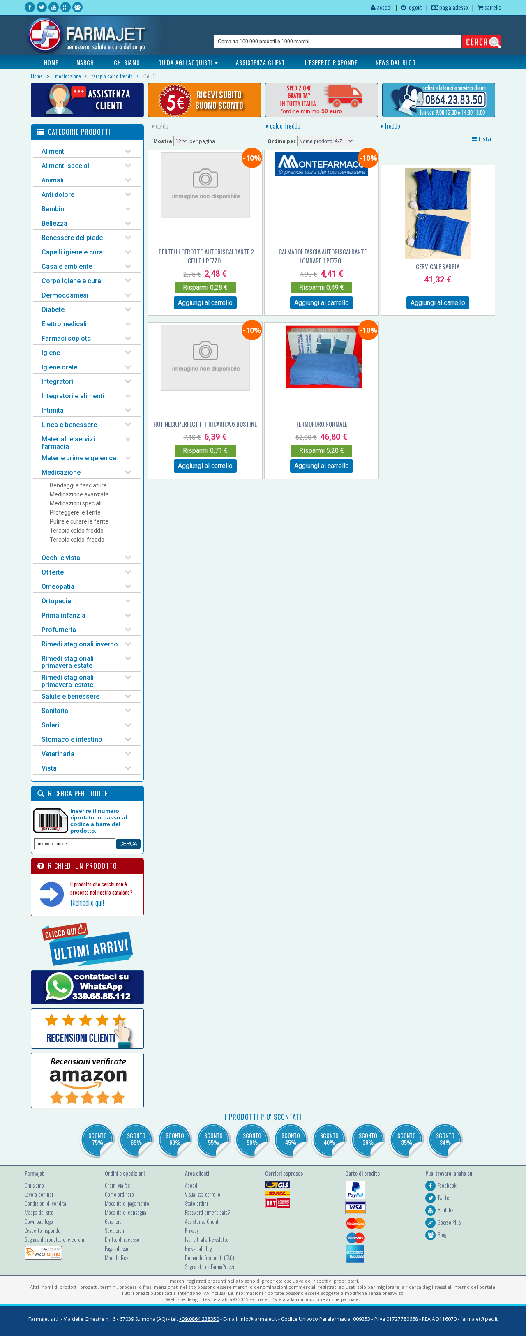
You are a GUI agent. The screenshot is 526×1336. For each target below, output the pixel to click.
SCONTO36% (368, 1139)
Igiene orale (59, 367)
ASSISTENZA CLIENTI (261, 62)
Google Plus (449, 1222)
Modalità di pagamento (127, 1203)
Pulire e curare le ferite (79, 521)
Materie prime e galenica (79, 458)
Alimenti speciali (66, 166)
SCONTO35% (406, 1139)
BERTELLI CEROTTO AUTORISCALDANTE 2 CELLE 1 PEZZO (206, 256)
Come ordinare (119, 1194)
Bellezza (54, 223)
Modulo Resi (117, 1257)
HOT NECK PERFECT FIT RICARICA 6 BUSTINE (205, 423)
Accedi (191, 1185)
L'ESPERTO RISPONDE (331, 62)
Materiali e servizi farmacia (68, 442)
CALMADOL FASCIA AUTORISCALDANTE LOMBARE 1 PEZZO (323, 256)
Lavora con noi (39, 1194)
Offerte (53, 572)
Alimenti (54, 151)
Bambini (54, 209)
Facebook (447, 1185)
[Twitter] (42, 7)
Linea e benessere (69, 425)
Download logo (39, 1221)
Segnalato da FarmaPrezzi (209, 1266)
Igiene (51, 353)
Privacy (192, 1230)
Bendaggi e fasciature (78, 485)
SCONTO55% (213, 1139)
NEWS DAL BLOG (396, 62)
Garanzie (113, 1221)
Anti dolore (58, 194)
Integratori (57, 381)
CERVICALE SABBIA (437, 266)
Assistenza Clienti (202, 1221)
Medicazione (61, 472)
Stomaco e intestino (72, 739)
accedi (384, 7)
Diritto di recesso (122, 1239)
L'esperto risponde (42, 1230)
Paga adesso (116, 1248)
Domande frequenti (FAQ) (209, 1257)
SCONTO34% (445, 1139)
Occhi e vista (61, 558)
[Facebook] (30, 7)
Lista (484, 139)
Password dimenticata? (208, 1212)
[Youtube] (53, 7)
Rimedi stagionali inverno (80, 644)
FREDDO (391, 126)
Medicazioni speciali (76, 503)
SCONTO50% (252, 1139)
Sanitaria (55, 711)
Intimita (53, 410)
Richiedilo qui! (87, 902)
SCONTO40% (329, 1139)
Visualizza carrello (202, 1194)
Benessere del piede (72, 238)
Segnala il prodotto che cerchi (54, 1239)
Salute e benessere (70, 696)
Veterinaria (58, 754)
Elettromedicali (64, 324)
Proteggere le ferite (75, 512)
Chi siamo (34, 1185)
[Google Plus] (65, 7)
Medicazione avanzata (79, 494)
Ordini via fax (117, 1185)
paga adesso (453, 7)
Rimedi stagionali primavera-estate (68, 681)
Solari (50, 725)
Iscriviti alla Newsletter (207, 1239)
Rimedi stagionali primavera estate (68, 662)
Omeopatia (58, 587)
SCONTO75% (97, 1139)
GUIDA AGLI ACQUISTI (186, 62)
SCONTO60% (175, 1139)
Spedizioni (115, 1230)
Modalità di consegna (125, 1212)
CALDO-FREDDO (284, 126)
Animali (53, 180)
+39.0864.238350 (199, 1318)
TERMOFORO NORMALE (321, 423)
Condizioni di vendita (45, 1203)
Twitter (444, 1197)
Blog (442, 1234)
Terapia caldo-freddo (77, 539)
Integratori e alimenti (73, 396)
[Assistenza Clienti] (87, 100)
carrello (492, 7)
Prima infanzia (63, 615)
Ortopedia (56, 601)
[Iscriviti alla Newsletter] (204, 100)
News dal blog (198, 1248)
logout (414, 7)
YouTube (446, 1210)
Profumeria (59, 630)
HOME (51, 62)
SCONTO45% (290, 1139)
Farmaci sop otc (66, 338)
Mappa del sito (39, 1212)
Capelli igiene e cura (72, 252)
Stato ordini (196, 1203)
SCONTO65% (136, 1139)
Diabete (53, 310)
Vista (49, 768)
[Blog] (77, 7)
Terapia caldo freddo (77, 530)
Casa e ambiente (67, 266)
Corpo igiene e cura (71, 281)
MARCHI (86, 62)
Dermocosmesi (65, 295)
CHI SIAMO (127, 62)
